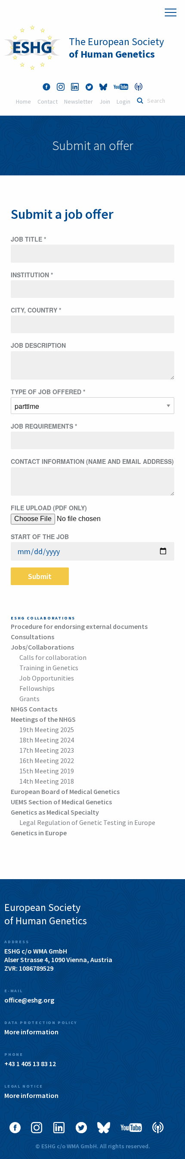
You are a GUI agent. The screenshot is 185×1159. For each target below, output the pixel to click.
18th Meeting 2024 (46, 740)
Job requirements (44, 426)
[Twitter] (89, 87)
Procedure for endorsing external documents (79, 626)
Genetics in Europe (39, 832)
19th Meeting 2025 (46, 729)
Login (123, 101)
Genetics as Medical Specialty (55, 812)
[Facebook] (46, 87)
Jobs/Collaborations (42, 647)
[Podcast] (138, 87)
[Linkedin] (75, 87)
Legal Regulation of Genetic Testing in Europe (87, 822)
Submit (40, 576)
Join (104, 101)
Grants (29, 698)
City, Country (36, 310)
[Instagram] (61, 87)
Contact (47, 101)
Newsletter (78, 101)
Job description (38, 345)
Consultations (32, 636)
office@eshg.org (29, 1000)
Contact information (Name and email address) (92, 461)
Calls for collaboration (52, 657)
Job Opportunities (46, 678)
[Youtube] (121, 87)
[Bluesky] (103, 87)
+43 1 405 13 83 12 (30, 1063)
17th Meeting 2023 (46, 750)
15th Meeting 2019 (46, 771)
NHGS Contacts (34, 709)
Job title (28, 239)
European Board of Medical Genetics (65, 791)
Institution (32, 274)
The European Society (116, 48)
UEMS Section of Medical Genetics (61, 801)
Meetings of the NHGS (43, 719)
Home (23, 101)
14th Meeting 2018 (46, 781)
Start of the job (40, 536)
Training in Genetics (48, 667)
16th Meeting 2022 (46, 760)
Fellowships (37, 688)
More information (31, 1031)
